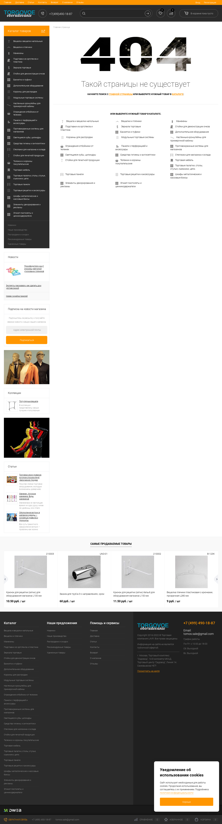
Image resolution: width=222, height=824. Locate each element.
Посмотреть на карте (148, 671)
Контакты (42, 2)
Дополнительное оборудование (192, 132)
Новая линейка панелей (17, 296)
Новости (13, 257)
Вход (198, 2)
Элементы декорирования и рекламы (77, 185)
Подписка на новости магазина (27, 309)
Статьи (31, 2)
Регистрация (210, 2)
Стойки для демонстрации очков (192, 126)
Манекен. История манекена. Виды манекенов (27, 496)
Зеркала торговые (131, 126)
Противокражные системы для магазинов (189, 148)
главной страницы (121, 94)
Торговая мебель (184, 160)
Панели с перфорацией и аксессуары (131, 148)
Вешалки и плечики (131, 121)
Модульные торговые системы (137, 137)
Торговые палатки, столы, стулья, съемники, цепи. (186, 167)
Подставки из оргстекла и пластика (76, 128)
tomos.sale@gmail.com (198, 633)
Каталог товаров (19, 31)
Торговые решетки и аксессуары (137, 174)
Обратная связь (17, 819)
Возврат (54, 2)
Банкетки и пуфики (130, 132)
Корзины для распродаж (79, 137)
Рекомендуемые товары (20, 239)
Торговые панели (74, 174)
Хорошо (186, 802)
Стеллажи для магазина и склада (193, 154)
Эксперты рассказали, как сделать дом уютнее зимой (23, 286)
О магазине (67, 2)
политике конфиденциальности (176, 793)
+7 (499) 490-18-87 (41, 819)
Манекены (181, 121)
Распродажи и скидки (18, 234)
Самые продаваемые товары (111, 543)
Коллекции (14, 393)
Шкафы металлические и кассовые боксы (186, 176)
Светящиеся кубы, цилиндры (80, 154)
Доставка (19, 2)
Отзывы (80, 2)
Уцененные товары (17, 244)
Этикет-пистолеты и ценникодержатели (128, 185)
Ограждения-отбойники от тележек (76, 148)
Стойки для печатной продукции (82, 160)
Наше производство (17, 230)
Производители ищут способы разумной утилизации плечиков (34, 268)
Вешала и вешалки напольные (82, 121)
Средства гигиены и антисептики (137, 154)
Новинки (12, 225)
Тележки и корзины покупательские (128, 162)
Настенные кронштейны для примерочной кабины (188, 139)
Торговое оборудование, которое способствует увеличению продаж (30, 477)
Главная (7, 2)
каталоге (177, 94)
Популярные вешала (28, 401)
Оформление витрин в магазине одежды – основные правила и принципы (29, 516)
